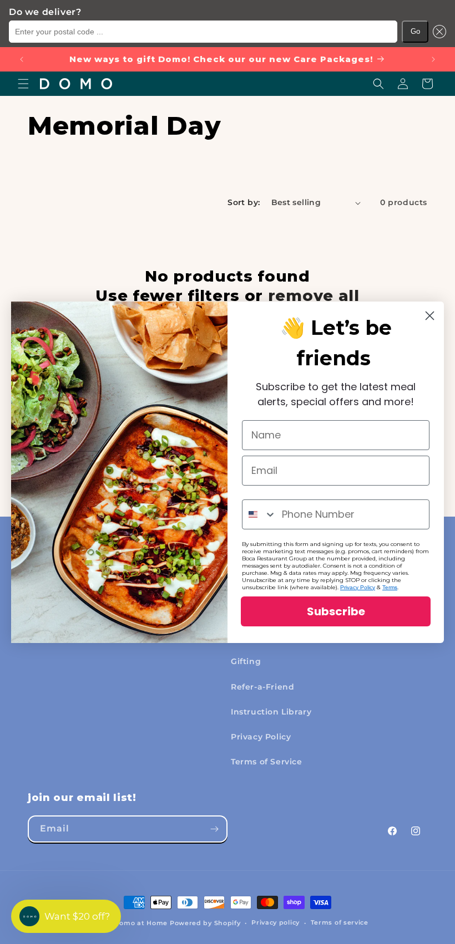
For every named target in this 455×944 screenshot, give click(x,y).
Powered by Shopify (205, 923)
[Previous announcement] (21, 59)
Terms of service (339, 922)
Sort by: (244, 202)
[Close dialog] (429, 315)
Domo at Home (141, 923)
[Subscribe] (214, 829)
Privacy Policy (261, 737)
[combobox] (259, 514)
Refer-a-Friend (262, 687)
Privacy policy (275, 922)
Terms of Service (266, 762)
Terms (389, 587)
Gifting (246, 661)
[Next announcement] (433, 59)
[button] (437, 32)
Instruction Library (271, 712)
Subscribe (336, 611)
